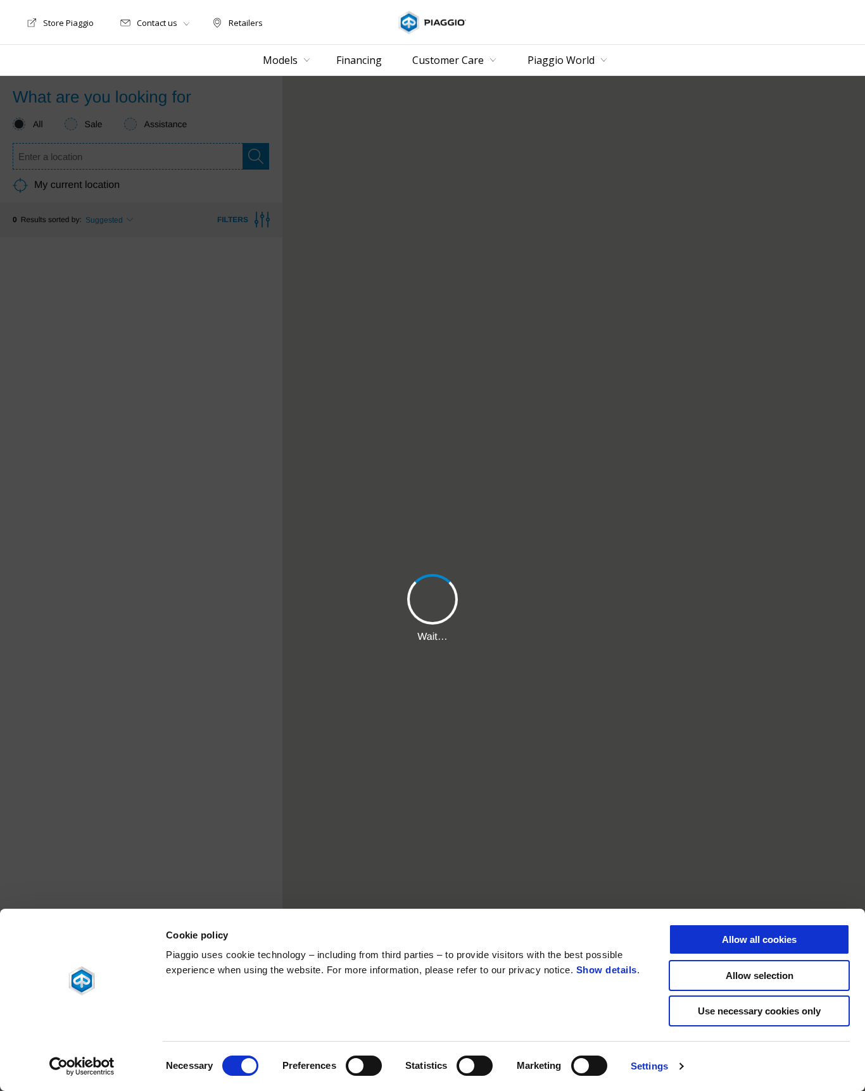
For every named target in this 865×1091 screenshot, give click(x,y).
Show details (606, 969)
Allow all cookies (759, 939)
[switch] (364, 1066)
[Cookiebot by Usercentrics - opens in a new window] (82, 1066)
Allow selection (759, 975)
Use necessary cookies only (759, 1011)
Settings (649, 1066)
